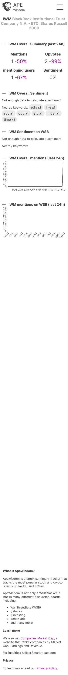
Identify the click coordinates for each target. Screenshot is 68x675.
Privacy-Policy (47, 668)
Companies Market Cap (37, 638)
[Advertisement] (34, 405)
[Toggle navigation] (60, 7)
